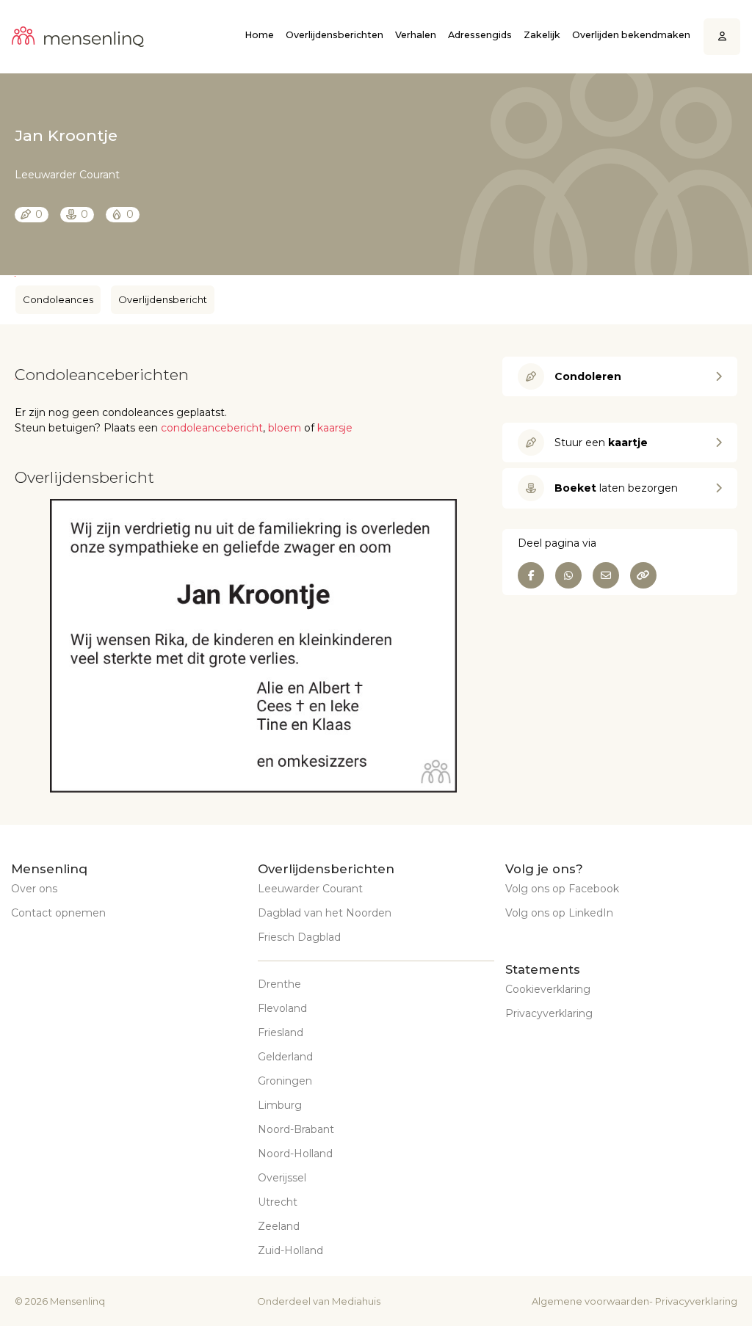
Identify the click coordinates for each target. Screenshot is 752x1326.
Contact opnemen (58, 912)
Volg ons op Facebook (562, 888)
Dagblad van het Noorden (324, 912)
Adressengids (480, 34)
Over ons (34, 888)
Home (259, 34)
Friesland (280, 1032)
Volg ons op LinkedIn (559, 912)
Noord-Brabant (296, 1129)
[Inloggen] (722, 37)
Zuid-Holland (290, 1250)
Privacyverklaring (549, 1013)
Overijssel (282, 1177)
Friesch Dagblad (299, 937)
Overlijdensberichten (334, 34)
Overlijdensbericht (162, 299)
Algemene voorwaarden (590, 1301)
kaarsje (334, 427)
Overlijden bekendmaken (631, 34)
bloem (284, 427)
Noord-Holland (295, 1153)
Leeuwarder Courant (310, 888)
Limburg (280, 1105)
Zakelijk (542, 34)
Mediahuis (356, 1301)
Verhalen (415, 34)
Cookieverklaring (547, 989)
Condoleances (58, 299)
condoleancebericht (212, 427)
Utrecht (277, 1202)
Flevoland (282, 1008)
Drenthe (279, 984)
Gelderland (285, 1056)
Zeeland (279, 1226)
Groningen (285, 1081)
